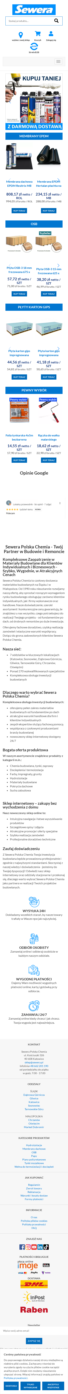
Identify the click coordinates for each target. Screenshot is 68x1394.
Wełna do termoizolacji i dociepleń (34, 1166)
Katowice (34, 1101)
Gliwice (34, 1098)
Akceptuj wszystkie (53, 1386)
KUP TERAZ (19, 210)
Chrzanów (34, 1119)
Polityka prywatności (34, 1224)
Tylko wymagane (30, 1386)
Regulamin (34, 1184)
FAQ (34, 1227)
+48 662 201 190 (38, 1065)
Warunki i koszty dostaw (34, 1195)
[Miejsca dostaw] (34, 938)
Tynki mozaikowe (34, 1163)
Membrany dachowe (34, 1148)
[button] (9, 102)
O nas (34, 1217)
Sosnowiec (34, 1105)
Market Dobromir (34, 1127)
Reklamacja (34, 1191)
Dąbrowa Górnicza (34, 1094)
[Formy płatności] (34, 970)
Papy (34, 1155)
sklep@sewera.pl (34, 1062)
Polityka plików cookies (34, 1220)
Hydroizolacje (34, 1145)
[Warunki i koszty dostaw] (34, 902)
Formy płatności (34, 1199)
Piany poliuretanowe (34, 1159)
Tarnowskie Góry (34, 1109)
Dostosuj (11, 1386)
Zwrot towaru (34, 1188)
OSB (34, 1152)
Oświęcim (34, 1123)
